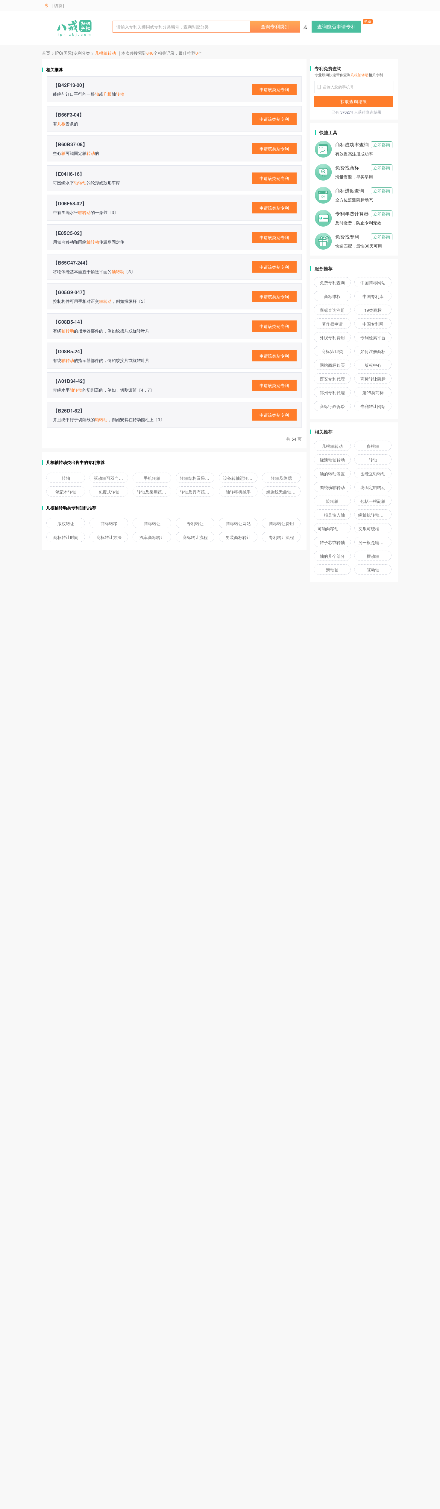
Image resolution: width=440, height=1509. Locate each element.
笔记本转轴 (65, 492)
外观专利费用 (332, 337)
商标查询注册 (332, 310)
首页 (46, 53)
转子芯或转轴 (332, 542)
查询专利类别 (275, 26)
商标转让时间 (65, 537)
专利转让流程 (281, 537)
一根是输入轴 (332, 515)
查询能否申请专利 (336, 26)
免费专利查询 (332, 282)
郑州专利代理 (332, 392)
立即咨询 (381, 145)
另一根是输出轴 (373, 542)
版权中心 (373, 365)
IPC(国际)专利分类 (72, 53)
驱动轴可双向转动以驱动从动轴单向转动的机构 (109, 478)
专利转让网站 (373, 406)
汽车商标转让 (152, 537)
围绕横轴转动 (332, 487)
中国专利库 (372, 296)
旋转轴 (332, 501)
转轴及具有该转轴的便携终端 (195, 492)
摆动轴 (373, 556)
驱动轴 (373, 570)
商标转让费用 (281, 523)
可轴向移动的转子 (332, 528)
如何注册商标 (373, 351)
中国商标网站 (373, 282)
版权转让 (65, 523)
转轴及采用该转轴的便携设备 (152, 492)
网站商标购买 (332, 365)
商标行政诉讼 (332, 406)
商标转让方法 (109, 537)
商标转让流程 (195, 537)
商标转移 (109, 523)
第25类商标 (373, 392)
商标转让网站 (238, 523)
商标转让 (152, 523)
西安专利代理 (332, 379)
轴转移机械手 (238, 492)
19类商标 (373, 310)
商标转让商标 (373, 379)
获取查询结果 (353, 101)
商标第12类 (332, 351)
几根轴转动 (332, 446)
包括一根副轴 (373, 501)
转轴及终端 (281, 478)
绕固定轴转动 (373, 487)
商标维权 (332, 296)
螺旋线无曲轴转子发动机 (281, 492)
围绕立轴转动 (373, 473)
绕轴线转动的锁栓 (373, 515)
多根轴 (373, 446)
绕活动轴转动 (332, 460)
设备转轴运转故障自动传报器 (238, 478)
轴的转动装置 (332, 473)
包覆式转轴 (108, 492)
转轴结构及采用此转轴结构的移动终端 (195, 478)
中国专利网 (372, 324)
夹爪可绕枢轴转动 (373, 528)
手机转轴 (152, 478)
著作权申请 (332, 324)
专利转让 (195, 523)
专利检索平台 (373, 337)
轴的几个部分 (332, 556)
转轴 (66, 478)
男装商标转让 (238, 537)
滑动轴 (332, 570)
